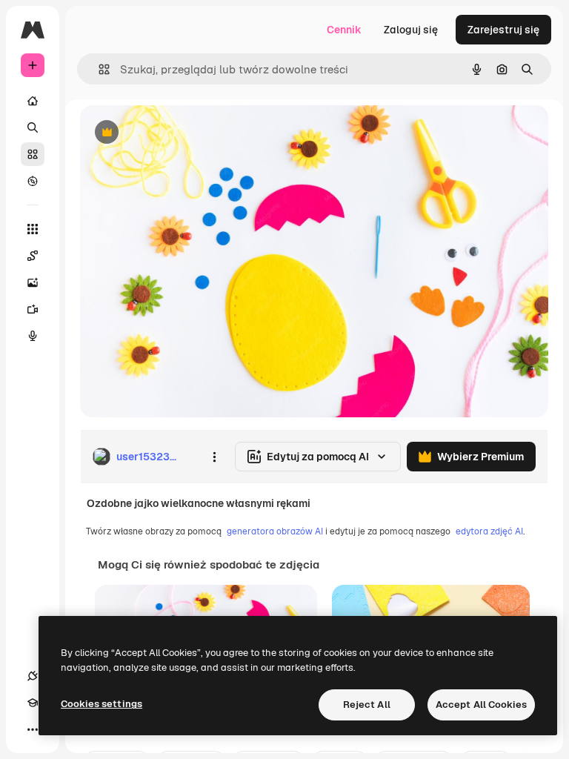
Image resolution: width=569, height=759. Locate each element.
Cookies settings (101, 703)
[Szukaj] (32, 127)
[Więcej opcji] (214, 456)
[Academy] (32, 703)
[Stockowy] (32, 154)
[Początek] (32, 101)
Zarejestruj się (503, 29)
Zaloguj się (411, 29)
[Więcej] (32, 729)
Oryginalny (182, 133)
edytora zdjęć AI (489, 531)
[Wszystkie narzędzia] (32, 229)
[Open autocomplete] (98, 69)
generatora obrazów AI (275, 531)
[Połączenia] (32, 676)
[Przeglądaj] (32, 181)
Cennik (344, 29)
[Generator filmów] (32, 309)
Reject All (366, 704)
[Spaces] (32, 256)
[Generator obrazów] (32, 282)
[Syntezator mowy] (32, 336)
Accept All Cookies (481, 704)
